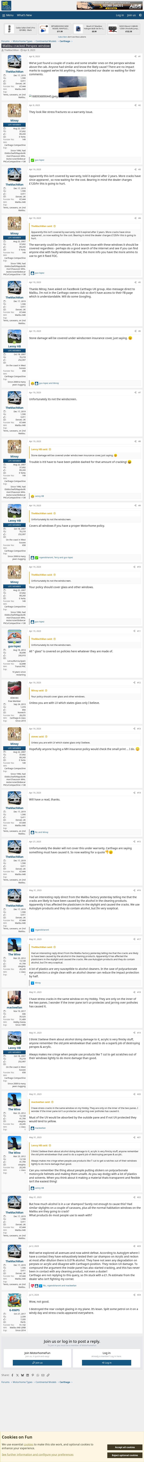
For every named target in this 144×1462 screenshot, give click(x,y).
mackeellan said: (40, 1102)
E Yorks (22, 136)
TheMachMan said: (41, 226)
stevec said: (37, 736)
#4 (139, 218)
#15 (139, 841)
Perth (23, 1322)
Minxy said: (37, 690)
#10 (139, 566)
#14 (139, 792)
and (49, 383)
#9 (139, 505)
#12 (139, 682)
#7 (139, 392)
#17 (139, 939)
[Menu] (8, 15)
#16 (139, 890)
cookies (28, 1444)
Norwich (22, 712)
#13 (139, 728)
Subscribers (62, 37)
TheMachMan (11, 50)
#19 (139, 1032)
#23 (139, 1246)
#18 (139, 992)
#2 (139, 105)
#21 (139, 1137)
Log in (108, 1362)
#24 (139, 1294)
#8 (139, 441)
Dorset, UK (21, 83)
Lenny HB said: (39, 449)
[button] (140, 15)
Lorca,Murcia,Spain (16, 661)
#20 (139, 1094)
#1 (139, 56)
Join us (39, 1362)
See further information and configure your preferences (37, 1454)
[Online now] (14, 342)
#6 (139, 331)
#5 (139, 282)
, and (56, 557)
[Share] (135, 56)
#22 (139, 1197)
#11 (139, 631)
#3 (139, 169)
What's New (24, 15)
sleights (22, 966)
